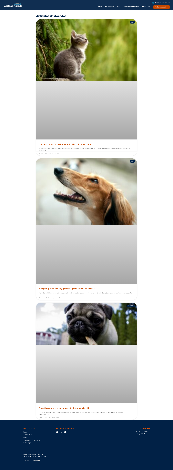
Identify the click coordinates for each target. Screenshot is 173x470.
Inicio (100, 6)
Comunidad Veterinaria (131, 6)
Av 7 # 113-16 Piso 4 (143, 432)
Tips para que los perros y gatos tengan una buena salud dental (67, 289)
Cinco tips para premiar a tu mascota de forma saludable (64, 408)
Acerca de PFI (109, 6)
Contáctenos (145, 428)
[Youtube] (65, 432)
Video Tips (146, 6)
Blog (118, 6)
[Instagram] (61, 432)
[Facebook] (57, 432)
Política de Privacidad (31, 460)
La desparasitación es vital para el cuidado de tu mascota (65, 144)
